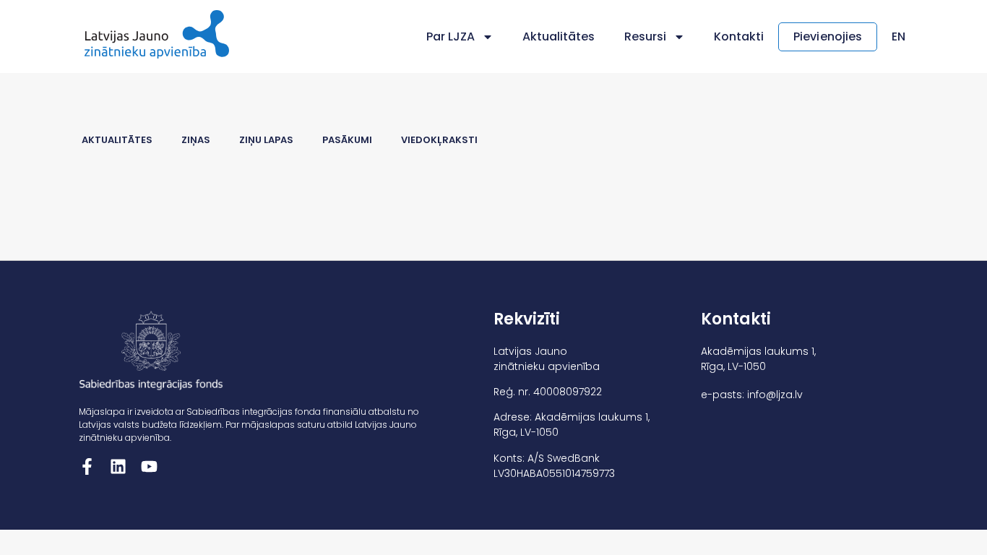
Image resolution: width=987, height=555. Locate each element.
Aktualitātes (558, 36)
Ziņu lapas (266, 140)
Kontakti (739, 36)
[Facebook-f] (87, 466)
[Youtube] (149, 466)
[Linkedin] (118, 466)
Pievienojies (827, 36)
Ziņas (195, 140)
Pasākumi (347, 140)
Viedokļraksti (439, 140)
